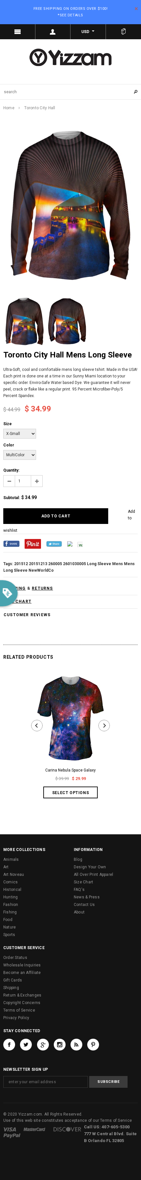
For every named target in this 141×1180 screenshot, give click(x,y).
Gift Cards (12, 980)
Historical (12, 889)
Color (8, 445)
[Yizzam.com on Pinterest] (93, 1044)
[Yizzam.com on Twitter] (26, 1044)
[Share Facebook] (11, 543)
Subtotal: (11, 497)
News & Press (87, 897)
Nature (9, 927)
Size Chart (83, 882)
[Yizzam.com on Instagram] (60, 1044)
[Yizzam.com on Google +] (43, 1044)
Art (6, 867)
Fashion (10, 904)
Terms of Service (19, 1010)
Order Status (15, 957)
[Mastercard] (34, 1129)
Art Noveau (13, 874)
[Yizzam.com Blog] (76, 1044)
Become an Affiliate (22, 972)
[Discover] (67, 1129)
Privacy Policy (16, 1017)
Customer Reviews (27, 615)
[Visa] (9, 1129)
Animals (11, 859)
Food (7, 919)
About (79, 912)
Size (7, 424)
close (136, 8)
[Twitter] (54, 543)
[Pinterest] (33, 543)
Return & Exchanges (22, 995)
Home (8, 108)
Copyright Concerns (21, 1002)
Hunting (10, 897)
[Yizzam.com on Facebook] (9, 1044)
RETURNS (42, 588)
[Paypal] (12, 1135)
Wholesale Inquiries (22, 965)
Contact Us (84, 904)
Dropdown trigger (53, 31)
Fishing (10, 912)
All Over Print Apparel (93, 874)
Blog (78, 859)
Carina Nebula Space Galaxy (70, 770)
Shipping (11, 987)
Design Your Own (90, 867)
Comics (10, 882)
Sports (9, 934)
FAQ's (79, 889)
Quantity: (11, 470)
